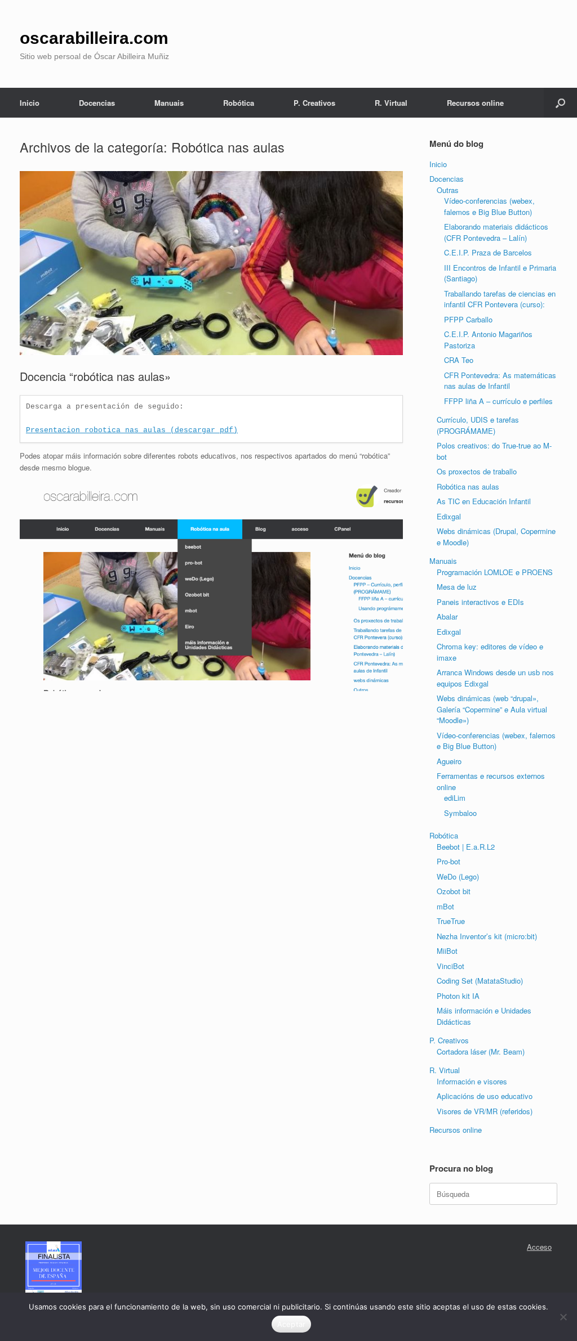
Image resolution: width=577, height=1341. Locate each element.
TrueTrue (451, 921)
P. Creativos (314, 102)
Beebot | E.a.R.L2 (466, 846)
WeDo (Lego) (458, 876)
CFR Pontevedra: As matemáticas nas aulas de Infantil (500, 381)
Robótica (238, 102)
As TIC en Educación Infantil (484, 501)
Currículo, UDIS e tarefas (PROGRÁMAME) (478, 425)
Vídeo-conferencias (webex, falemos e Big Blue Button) (489, 206)
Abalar (447, 616)
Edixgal (449, 516)
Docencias (97, 102)
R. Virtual (391, 102)
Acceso (539, 1246)
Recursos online (475, 102)
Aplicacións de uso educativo (484, 1096)
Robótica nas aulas (468, 486)
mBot (445, 906)
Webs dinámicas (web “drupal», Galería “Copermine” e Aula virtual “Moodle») (492, 709)
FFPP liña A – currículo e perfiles (498, 401)
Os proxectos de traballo (477, 471)
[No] (563, 1316)
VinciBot (450, 966)
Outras (448, 190)
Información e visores (472, 1081)
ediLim (454, 797)
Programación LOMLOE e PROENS (495, 572)
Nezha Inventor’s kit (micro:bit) (487, 936)
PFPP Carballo (468, 319)
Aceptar (291, 1324)
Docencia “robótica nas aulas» (95, 376)
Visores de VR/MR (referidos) (484, 1111)
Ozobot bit (454, 891)
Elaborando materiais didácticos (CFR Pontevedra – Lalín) (496, 232)
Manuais (169, 102)
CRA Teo (458, 360)
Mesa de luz (457, 586)
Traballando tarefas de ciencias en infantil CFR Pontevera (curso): (500, 299)
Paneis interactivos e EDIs (480, 602)
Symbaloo (460, 813)
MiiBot (447, 950)
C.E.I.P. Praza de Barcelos (488, 252)
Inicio (29, 102)
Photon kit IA (458, 995)
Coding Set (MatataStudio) (480, 980)
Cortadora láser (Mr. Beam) (481, 1051)
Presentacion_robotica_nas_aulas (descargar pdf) (132, 430)
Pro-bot (448, 861)
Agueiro (449, 761)
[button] (560, 103)
